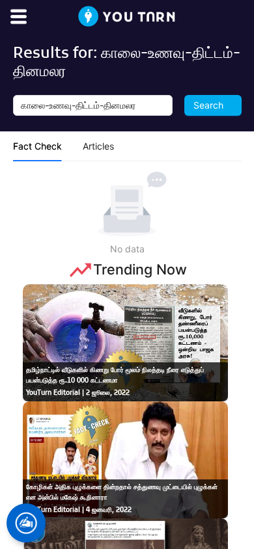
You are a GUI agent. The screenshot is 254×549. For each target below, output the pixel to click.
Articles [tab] (98, 146)
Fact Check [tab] (37, 146)
